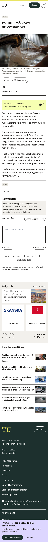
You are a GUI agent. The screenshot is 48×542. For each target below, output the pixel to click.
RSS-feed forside (10, 461)
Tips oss (40, 429)
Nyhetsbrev (7, 480)
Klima (5, 17)
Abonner (34, 5)
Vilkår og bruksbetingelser (14, 490)
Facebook (7, 466)
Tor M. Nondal (8, 453)
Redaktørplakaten (22, 504)
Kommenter (21, 80)
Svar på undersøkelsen (12, 537)
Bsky (4, 475)
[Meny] (43, 5)
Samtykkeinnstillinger (12, 485)
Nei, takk (30, 537)
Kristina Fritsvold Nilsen (13, 444)
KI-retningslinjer (9, 494)
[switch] (41, 104)
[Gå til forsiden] (4, 5)
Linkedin (6, 470)
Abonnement (8, 513)
